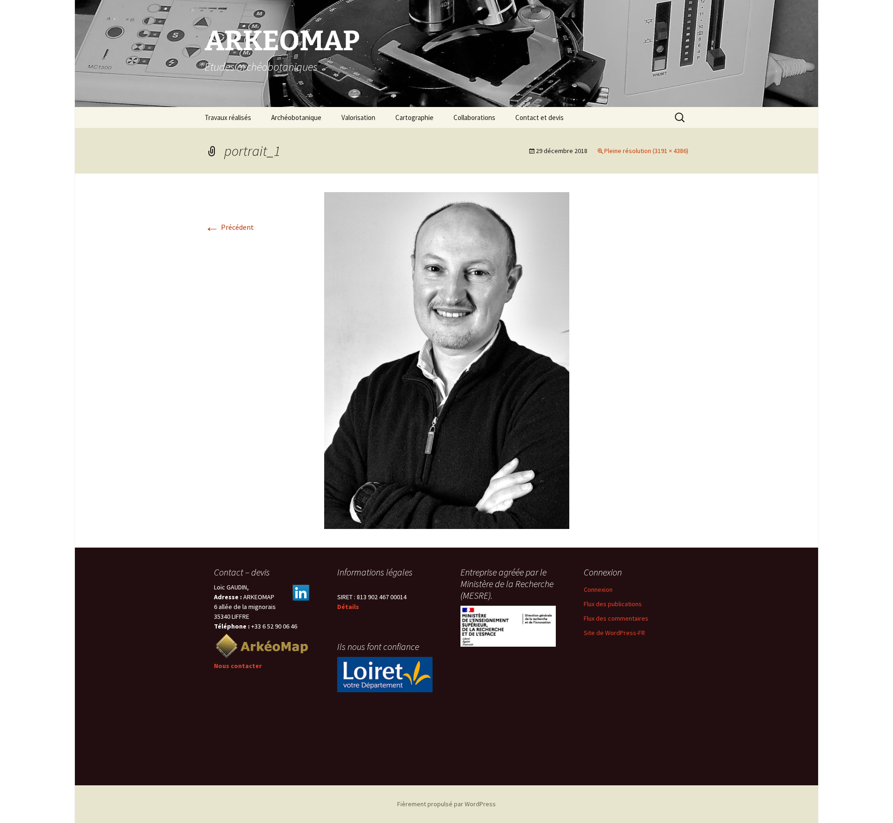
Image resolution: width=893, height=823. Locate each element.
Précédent (229, 227)
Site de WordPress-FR (614, 633)
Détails (348, 606)
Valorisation (358, 117)
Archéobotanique (296, 117)
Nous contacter (238, 666)
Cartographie (414, 117)
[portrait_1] (446, 359)
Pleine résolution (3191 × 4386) (646, 151)
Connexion (598, 589)
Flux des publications (613, 604)
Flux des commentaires (616, 618)
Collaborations (474, 117)
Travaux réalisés (228, 117)
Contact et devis (539, 117)
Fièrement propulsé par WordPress (446, 804)
